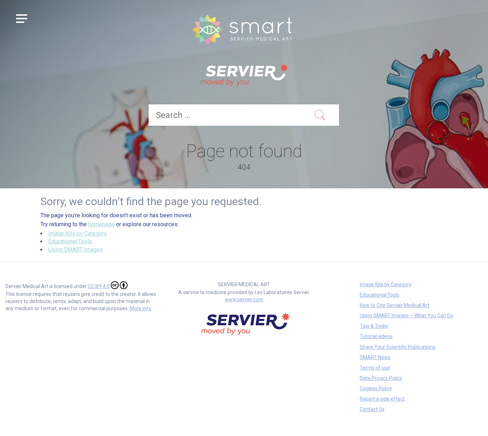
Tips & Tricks (374, 326)
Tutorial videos (376, 336)
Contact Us (372, 409)
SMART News (375, 357)
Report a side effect (382, 399)
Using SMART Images (75, 249)
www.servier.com (244, 299)
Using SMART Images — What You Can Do (406, 315)
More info (140, 308)
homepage (101, 224)
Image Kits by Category (77, 233)
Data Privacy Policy (381, 378)
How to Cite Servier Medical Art (394, 305)
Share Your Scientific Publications (397, 347)
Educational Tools (70, 241)
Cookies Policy (376, 388)
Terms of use (375, 368)
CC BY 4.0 (99, 286)
